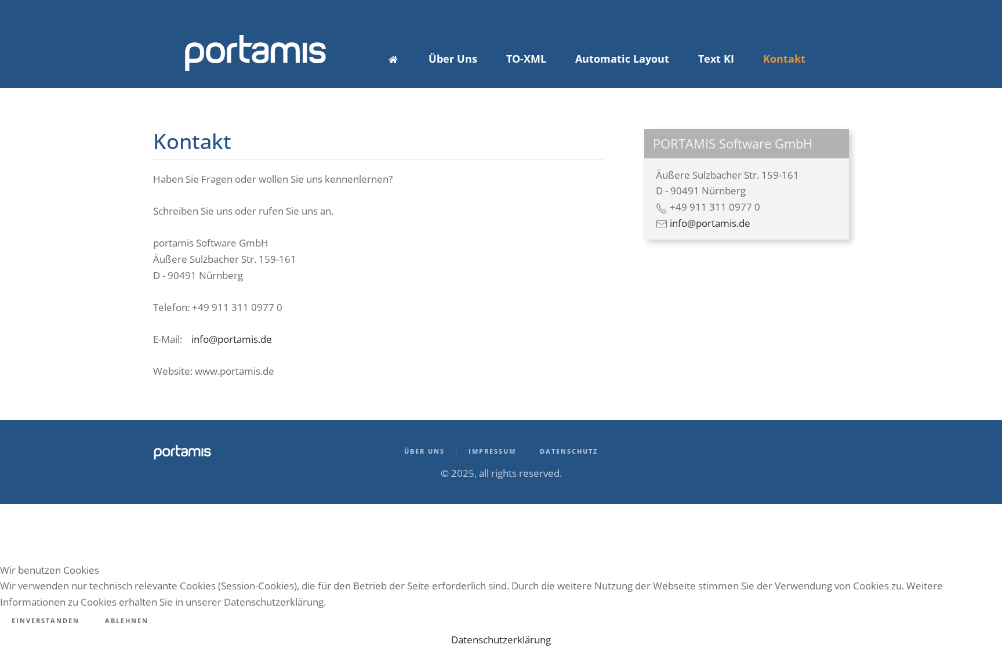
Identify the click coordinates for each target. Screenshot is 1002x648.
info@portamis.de (231, 339)
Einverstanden (45, 620)
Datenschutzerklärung (501, 639)
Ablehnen (126, 620)
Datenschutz (569, 451)
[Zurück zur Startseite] (254, 53)
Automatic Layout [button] (622, 59)
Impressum (492, 451)
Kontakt (784, 59)
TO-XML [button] (526, 59)
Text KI (716, 59)
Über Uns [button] (453, 59)
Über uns (424, 451)
